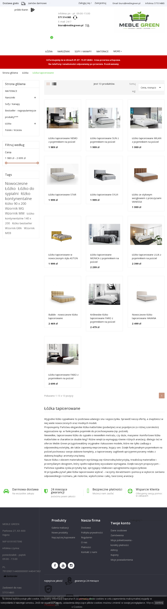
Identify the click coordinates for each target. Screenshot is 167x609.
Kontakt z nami (89, 552)
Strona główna (15, 84)
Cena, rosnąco (151, 87)
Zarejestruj (100, 3)
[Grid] (48, 82)
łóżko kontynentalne (18, 196)
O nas (84, 542)
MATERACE (11, 91)
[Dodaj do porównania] (80, 111)
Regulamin (86, 537)
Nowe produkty (60, 532)
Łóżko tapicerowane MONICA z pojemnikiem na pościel (104, 258)
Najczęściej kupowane (63, 537)
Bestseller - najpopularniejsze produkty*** (20, 114)
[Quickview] (80, 118)
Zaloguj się (84, 3)
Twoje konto (120, 523)
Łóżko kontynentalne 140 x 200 (19, 218)
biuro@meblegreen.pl (71, 25)
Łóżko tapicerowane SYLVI (104, 194)
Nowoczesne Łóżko (16, 186)
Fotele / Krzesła (13, 130)
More (116, 51)
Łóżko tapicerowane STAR (62, 194)
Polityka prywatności (92, 532)
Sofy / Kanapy (12, 104)
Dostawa (86, 527)
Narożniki (10, 97)
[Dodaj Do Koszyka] (80, 125)
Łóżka (8, 123)
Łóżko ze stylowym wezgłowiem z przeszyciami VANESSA (146, 198)
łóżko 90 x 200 (15, 203)
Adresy (114, 550)
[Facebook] (55, 565)
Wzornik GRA (13, 228)
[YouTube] (63, 565)
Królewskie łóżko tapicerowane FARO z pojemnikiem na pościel (102, 318)
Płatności (86, 547)
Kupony (115, 554)
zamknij (159, 602)
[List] (54, 82)
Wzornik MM (14, 213)
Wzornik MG (14, 208)
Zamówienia (117, 535)
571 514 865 (65, 17)
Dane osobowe (119, 530)
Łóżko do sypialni (19, 191)
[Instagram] (71, 565)
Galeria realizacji (60, 527)
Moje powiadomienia (122, 559)
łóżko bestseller (22, 223)
